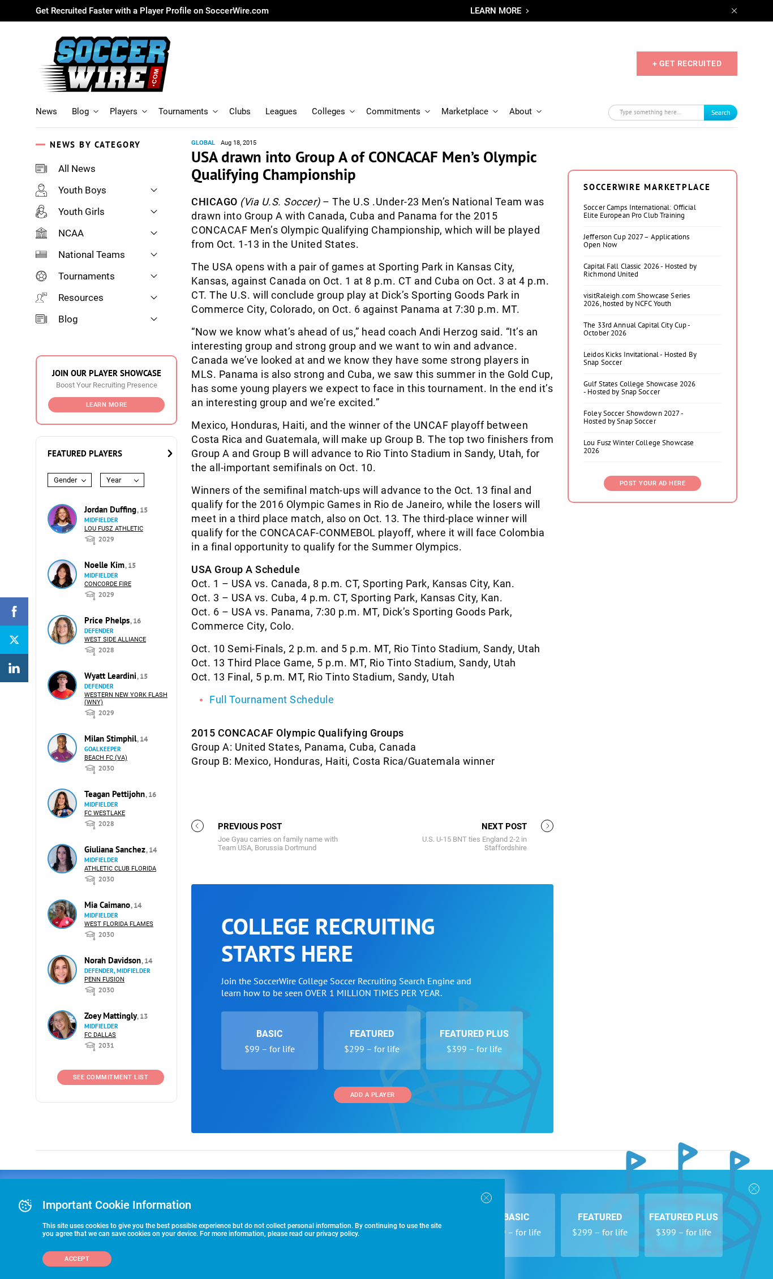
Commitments (393, 111)
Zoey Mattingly (111, 1015)
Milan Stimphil (111, 738)
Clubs (240, 111)
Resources (81, 297)
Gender (65, 480)
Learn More (106, 404)
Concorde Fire (107, 584)
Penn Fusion (104, 979)
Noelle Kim (105, 564)
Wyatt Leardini (111, 675)
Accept (77, 1259)
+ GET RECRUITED (687, 63)
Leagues (281, 111)
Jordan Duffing (111, 509)
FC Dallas (100, 1035)
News (46, 111)
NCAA (71, 233)
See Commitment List (111, 1077)
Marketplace (464, 111)
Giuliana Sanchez (116, 849)
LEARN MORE (495, 11)
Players (124, 111)
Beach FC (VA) (105, 757)
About (520, 111)
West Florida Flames (118, 924)
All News (77, 168)
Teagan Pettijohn (115, 794)
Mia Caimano (108, 904)
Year (113, 480)
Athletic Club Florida (120, 868)
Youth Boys (82, 190)
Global (203, 143)
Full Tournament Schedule (271, 699)
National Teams (91, 254)
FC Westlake (104, 813)
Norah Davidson (113, 960)
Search (721, 112)
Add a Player (372, 1095)
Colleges (328, 111)
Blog (80, 111)
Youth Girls (81, 211)
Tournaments (183, 111)
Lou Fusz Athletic (113, 528)
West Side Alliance (115, 639)
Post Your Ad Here (653, 483)
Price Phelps (108, 620)
